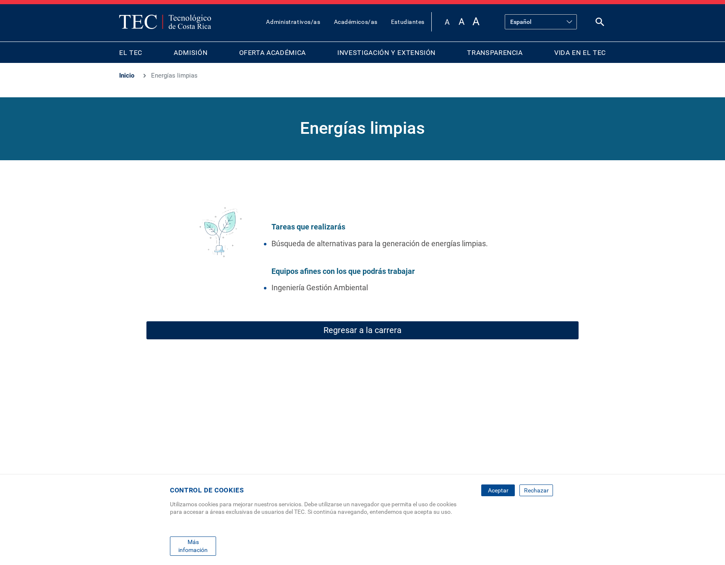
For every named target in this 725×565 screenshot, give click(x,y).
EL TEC (130, 53)
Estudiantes (408, 21)
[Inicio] (165, 22)
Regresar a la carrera (362, 330)
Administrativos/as (293, 21)
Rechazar (536, 490)
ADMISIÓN (190, 53)
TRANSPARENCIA (494, 53)
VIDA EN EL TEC (580, 53)
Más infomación (193, 546)
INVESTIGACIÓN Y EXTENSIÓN (386, 53)
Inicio (126, 75)
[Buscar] (600, 24)
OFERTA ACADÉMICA (272, 53)
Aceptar (498, 490)
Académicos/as (356, 21)
